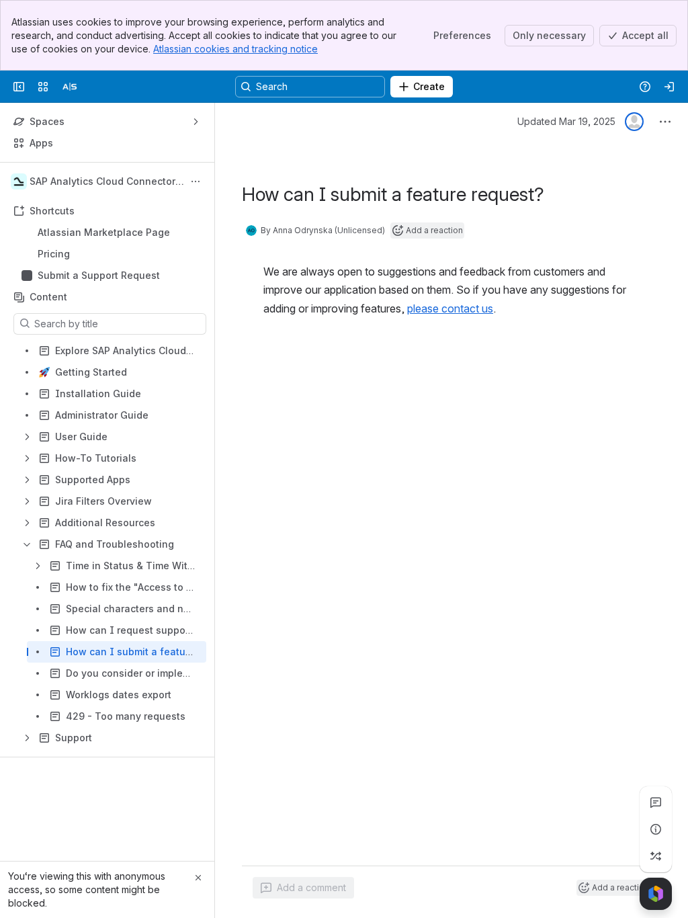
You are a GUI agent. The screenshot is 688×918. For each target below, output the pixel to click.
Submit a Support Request (99, 275)
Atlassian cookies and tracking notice (235, 48)
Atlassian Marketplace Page (104, 232)
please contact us (450, 308)
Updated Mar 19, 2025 (566, 121)
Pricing (111, 254)
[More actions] (195, 181)
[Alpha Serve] (70, 86)
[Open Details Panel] (655, 829)
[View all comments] (655, 802)
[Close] (198, 878)
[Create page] (655, 856)
